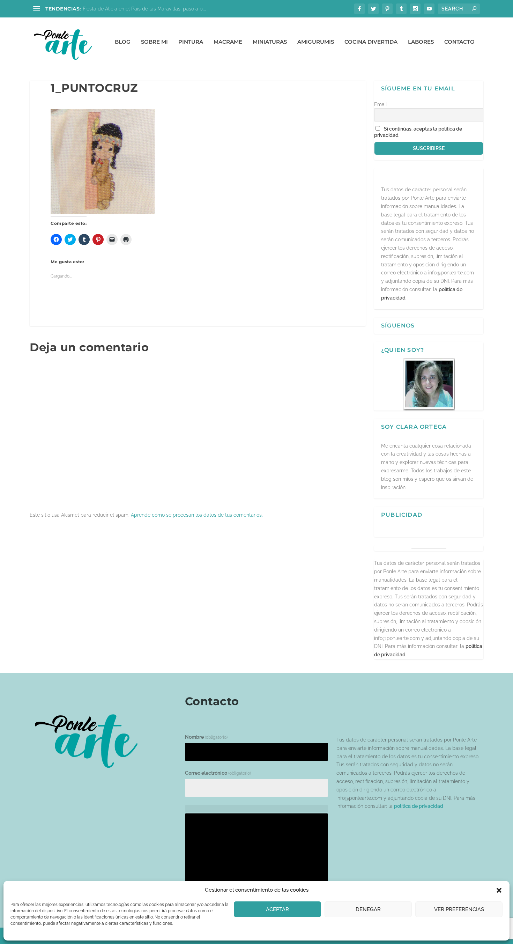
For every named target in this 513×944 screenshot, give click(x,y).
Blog (123, 42)
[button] (499, 890)
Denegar (368, 909)
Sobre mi (154, 42)
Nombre (206, 737)
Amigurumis (315, 42)
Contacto (459, 42)
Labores (421, 42)
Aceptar (277, 909)
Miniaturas (270, 42)
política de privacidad (418, 806)
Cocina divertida (370, 42)
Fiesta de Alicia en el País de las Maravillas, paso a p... (144, 9)
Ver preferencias (459, 909)
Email (380, 104)
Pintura (190, 42)
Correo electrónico (218, 773)
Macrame (228, 42)
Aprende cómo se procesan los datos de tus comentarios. (197, 515)
